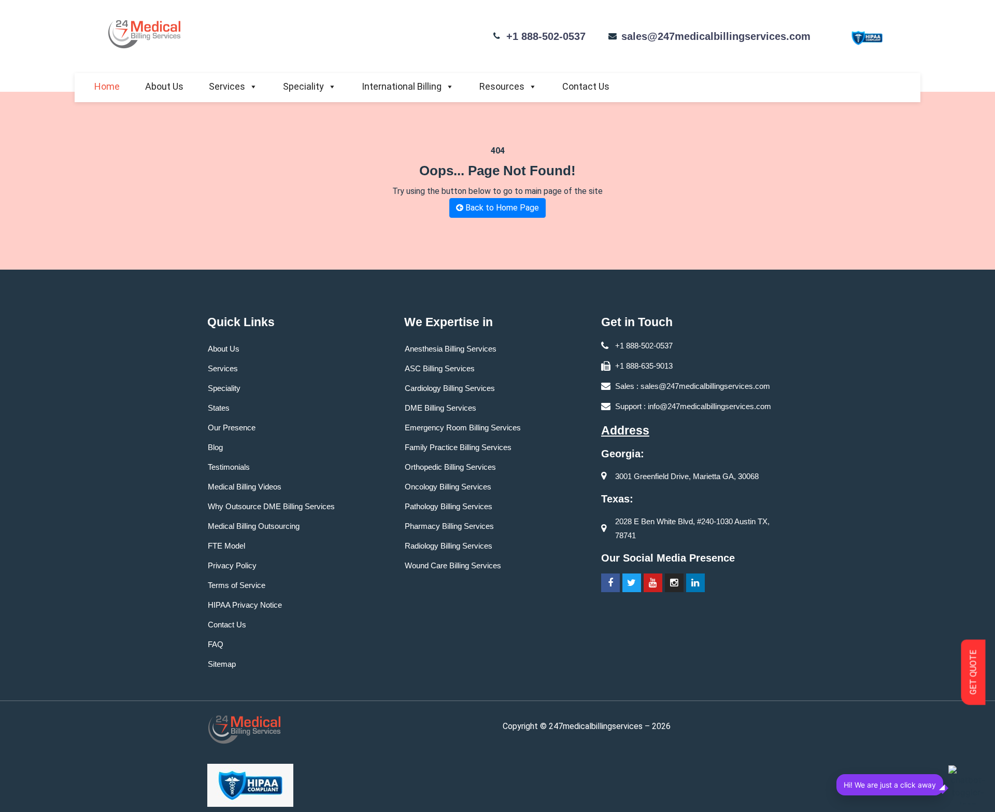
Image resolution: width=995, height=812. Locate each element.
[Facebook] (610, 582)
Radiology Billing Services (448, 545)
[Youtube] (653, 582)
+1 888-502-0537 (546, 36)
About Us (164, 86)
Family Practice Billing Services (458, 447)
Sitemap (222, 664)
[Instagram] (674, 582)
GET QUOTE (973, 672)
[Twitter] (631, 582)
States (219, 407)
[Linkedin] (695, 582)
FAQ (215, 644)
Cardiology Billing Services (450, 388)
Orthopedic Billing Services (450, 467)
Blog (215, 447)
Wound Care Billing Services (453, 565)
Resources (501, 86)
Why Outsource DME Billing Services (271, 506)
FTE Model (226, 545)
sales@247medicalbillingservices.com (716, 36)
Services (227, 86)
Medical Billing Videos (244, 486)
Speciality (303, 86)
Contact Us (585, 86)
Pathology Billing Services (448, 506)
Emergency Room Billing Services (463, 427)
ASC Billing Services (440, 368)
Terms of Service (236, 585)
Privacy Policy (232, 565)
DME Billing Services (440, 407)
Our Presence (231, 427)
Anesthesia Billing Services (450, 348)
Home (107, 86)
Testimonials (229, 467)
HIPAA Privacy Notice (245, 604)
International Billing (402, 86)
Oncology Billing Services (448, 486)
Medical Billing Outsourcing (254, 526)
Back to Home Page (501, 208)
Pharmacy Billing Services (449, 526)
